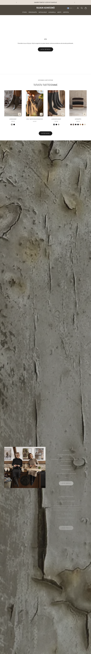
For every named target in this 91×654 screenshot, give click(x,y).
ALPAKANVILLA (52, 12)
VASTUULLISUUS (43, 12)
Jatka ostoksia (45, 49)
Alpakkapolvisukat (56, 119)
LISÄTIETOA (66, 12)
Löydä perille (66, 483)
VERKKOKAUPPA (33, 12)
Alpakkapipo (78, 119)
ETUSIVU (24, 12)
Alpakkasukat (13, 119)
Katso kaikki (45, 133)
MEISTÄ (59, 12)
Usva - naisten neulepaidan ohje (34, 119)
